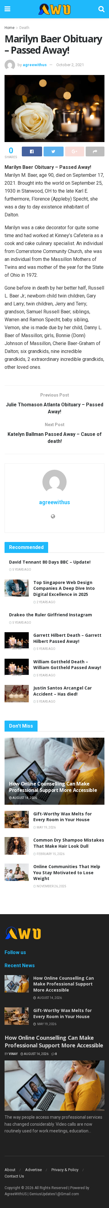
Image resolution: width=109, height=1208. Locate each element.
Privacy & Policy (64, 1169)
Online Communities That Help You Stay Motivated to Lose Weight (66, 872)
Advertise (33, 1169)
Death (24, 28)
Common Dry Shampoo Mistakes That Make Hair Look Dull (68, 843)
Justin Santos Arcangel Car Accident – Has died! (62, 691)
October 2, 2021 (70, 64)
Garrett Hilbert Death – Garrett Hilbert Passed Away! (67, 638)
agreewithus (35, 64)
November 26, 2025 (51, 886)
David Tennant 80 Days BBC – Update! (50, 562)
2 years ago (45, 602)
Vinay (13, 1054)
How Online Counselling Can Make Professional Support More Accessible (53, 786)
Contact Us (14, 1176)
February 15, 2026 (50, 854)
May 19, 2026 (46, 827)
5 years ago (21, 569)
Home (10, 28)
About (10, 1169)
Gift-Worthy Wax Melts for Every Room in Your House (62, 817)
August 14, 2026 (24, 798)
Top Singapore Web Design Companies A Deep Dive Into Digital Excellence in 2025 (64, 588)
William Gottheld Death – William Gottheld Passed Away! (67, 665)
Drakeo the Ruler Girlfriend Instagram (50, 615)
